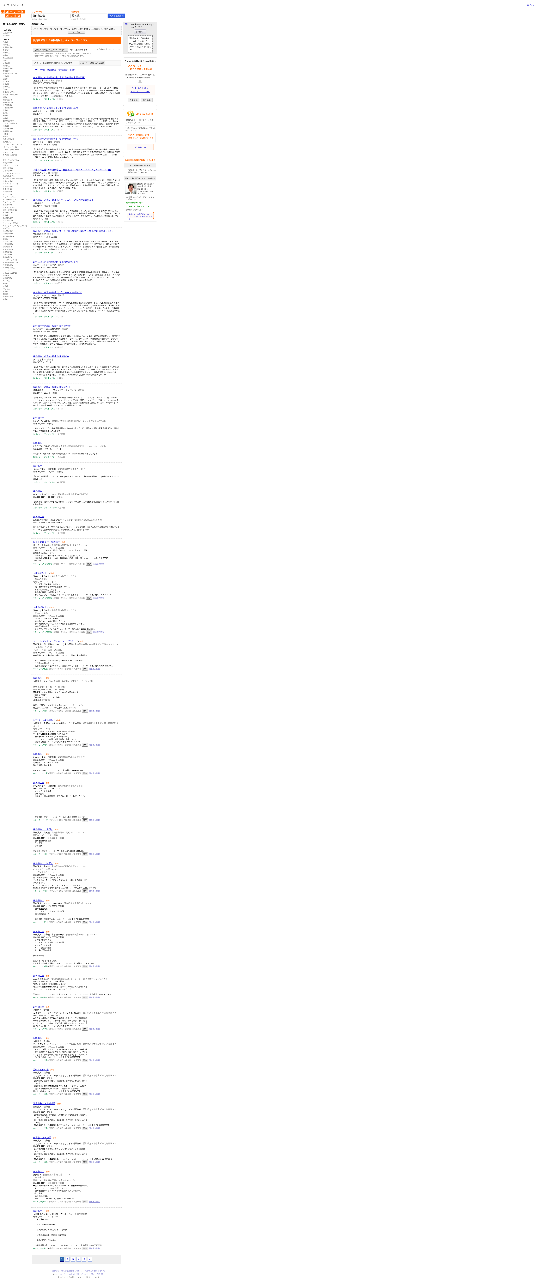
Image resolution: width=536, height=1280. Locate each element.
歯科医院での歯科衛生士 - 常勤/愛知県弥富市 (55, 262)
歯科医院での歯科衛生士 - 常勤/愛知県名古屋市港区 (59, 77)
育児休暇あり (85, 29)
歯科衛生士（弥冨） (43, 863)
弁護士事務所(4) (9, 268)
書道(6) (5, 291)
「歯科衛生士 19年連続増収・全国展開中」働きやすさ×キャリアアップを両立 (72, 169)
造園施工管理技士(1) (10, 95)
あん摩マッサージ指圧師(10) (13, 178)
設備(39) (6, 84)
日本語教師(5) (8, 108)
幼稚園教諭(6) (8, 131)
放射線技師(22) (8, 121)
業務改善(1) (7, 257)
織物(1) (5, 299)
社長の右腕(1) (8, 181)
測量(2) (5, 97)
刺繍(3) (5, 294)
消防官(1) (6, 60)
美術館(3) (6, 116)
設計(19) (6, 81)
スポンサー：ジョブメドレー (45, 434)
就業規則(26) (8, 249)
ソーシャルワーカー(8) (11, 173)
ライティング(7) (9, 202)
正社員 (5, 33)
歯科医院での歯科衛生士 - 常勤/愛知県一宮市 (55, 139)
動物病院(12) (8, 102)
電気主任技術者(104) (11, 160)
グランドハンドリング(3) (12, 144)
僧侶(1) (5, 89)
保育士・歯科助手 (42, 1137)
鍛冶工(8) (6, 228)
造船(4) (5, 215)
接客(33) (6, 76)
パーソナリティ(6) (10, 147)
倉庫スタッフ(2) (9, 92)
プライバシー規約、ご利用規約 (92, 1274)
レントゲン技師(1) (10, 123)
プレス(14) (7, 158)
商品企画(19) (8, 58)
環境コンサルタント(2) (11, 165)
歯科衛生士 (38, 418)
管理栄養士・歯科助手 (44, 1103)
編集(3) (5, 118)
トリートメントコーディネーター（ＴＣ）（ (55, 641)
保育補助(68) (8, 265)
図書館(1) (6, 66)
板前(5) (5, 113)
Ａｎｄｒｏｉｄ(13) (10, 184)
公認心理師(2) (8, 234)
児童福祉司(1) (8, 47)
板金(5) (5, 110)
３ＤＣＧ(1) (7, 189)
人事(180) (6, 63)
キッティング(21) (9, 197)
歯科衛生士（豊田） (43, 829)
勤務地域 (75, 12)
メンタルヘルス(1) (10, 260)
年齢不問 (38, 29)
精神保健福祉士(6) (10, 74)
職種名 (6, 39)
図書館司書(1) (8, 68)
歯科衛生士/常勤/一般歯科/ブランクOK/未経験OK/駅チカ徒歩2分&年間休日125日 (73, 231)
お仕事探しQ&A (140, 147)
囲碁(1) (5, 283)
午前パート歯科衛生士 (44, 720)
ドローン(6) (7, 194)
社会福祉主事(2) (9, 176)
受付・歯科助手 (41, 1069)
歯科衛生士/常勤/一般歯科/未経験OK (51, 356)
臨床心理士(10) (8, 139)
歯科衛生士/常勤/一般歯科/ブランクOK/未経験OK (57, 292)
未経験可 (97, 29)
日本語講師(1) (8, 186)
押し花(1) (6, 289)
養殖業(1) (6, 136)
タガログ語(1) (8, 241)
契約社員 (6, 35)
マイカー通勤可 (71, 29)
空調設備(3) (7, 192)
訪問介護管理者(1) (10, 210)
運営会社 (55, 1271)
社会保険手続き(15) (10, 263)
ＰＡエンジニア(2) (10, 155)
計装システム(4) (9, 207)
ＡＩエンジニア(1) (10, 273)
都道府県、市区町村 (79, 19)
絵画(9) (5, 286)
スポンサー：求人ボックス (44, 99)
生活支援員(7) (8, 231)
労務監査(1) (7, 252)
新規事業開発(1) (9, 297)
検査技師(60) (8, 244)
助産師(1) (6, 55)
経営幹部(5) (7, 278)
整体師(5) (6, 71)
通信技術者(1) (8, 163)
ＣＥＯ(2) (6, 281)
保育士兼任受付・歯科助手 (46, 542)
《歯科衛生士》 (41, 573)
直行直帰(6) (7, 205)
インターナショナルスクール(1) (15, 200)
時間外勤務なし (109, 29)
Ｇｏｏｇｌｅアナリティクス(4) (15, 226)
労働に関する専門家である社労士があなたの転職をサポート (140, 216)
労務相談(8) (7, 255)
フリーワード (37, 12)
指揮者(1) (6, 45)
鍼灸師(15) (7, 142)
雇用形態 (7, 30)
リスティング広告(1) (10, 223)
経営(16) (6, 276)
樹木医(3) (6, 53)
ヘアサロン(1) (8, 213)
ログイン (530, 5)
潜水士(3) (6, 87)
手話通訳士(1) (8, 171)
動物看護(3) (7, 100)
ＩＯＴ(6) (6, 270)
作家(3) (5, 42)
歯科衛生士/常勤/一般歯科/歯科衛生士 (51, 326)
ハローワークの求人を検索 (11, 11)
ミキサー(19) (8, 152)
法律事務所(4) (8, 129)
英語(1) (5, 239)
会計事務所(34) (8, 236)
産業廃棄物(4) (8, 218)
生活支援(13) (8, 220)
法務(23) (6, 126)
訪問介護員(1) (8, 168)
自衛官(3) (6, 50)
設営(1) (5, 79)
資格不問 (58, 29)
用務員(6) (6, 134)
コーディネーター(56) (11, 150)
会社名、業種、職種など (41, 19)
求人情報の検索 (67, 1271)
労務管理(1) (7, 247)
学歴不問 (48, 29)
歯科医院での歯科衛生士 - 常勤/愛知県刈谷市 (55, 108)
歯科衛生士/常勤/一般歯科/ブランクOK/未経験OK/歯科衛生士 (63, 200)
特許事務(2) (7, 105)
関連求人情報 (98, 564)
